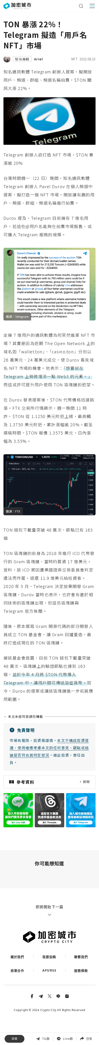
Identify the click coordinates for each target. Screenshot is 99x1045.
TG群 (46, 1039)
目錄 (14, 1039)
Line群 (68, 1039)
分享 (89, 1039)
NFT (74, 59)
